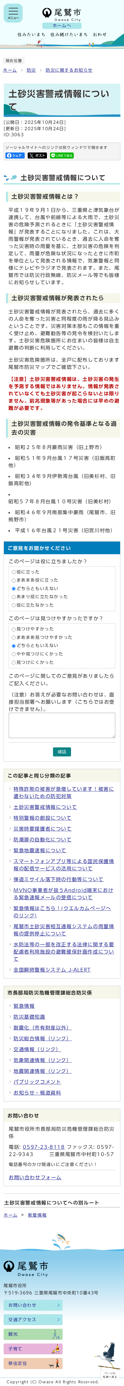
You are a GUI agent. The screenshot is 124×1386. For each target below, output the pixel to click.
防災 (31, 70)
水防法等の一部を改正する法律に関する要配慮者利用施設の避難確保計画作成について (64, 951)
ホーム (10, 70)
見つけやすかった (35, 629)
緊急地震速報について (40, 850)
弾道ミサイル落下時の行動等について (59, 879)
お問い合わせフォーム (35, 1177)
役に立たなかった (35, 605)
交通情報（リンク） (37, 1049)
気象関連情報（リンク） (43, 1060)
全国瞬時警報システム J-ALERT (52, 969)
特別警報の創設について (43, 818)
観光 (13, 1334)
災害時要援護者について (43, 828)
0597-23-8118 (44, 1147)
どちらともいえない (38, 588)
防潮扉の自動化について (43, 839)
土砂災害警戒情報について (45, 807)
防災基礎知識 (29, 1016)
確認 (62, 752)
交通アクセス (22, 1320)
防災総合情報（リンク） (43, 1038)
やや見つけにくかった (40, 654)
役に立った (28, 572)
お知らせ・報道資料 (37, 1092)
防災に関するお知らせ (69, 70)
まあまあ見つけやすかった (45, 637)
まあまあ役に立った (38, 580)
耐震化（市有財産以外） (43, 1027)
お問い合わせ (22, 1305)
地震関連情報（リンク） (43, 1071)
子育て (15, 1349)
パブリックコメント (37, 1082)
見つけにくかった (35, 662)
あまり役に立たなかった (42, 597)
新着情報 (37, 1215)
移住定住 (17, 1363)
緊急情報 (24, 1006)
